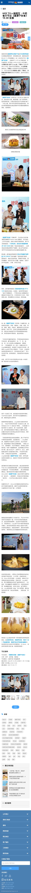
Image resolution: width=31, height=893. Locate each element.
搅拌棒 (25, 744)
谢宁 (24, 719)
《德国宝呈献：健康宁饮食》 (17, 655)
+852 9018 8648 (9, 886)
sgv (10, 756)
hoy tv (4, 719)
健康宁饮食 (17, 719)
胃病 (9, 753)
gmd (4, 759)
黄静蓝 (10, 722)
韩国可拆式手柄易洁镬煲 (8, 747)
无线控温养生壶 (6, 741)
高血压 (24, 753)
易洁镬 (19, 747)
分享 (6, 24)
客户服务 (6, 842)
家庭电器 (6, 831)
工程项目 (6, 848)
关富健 (16, 722)
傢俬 (4, 825)
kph (13, 759)
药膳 (9, 725)
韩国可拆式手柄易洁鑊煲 (18, 642)
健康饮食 (5, 731)
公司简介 (6, 814)
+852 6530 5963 (8, 884)
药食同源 (12, 731)
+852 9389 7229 (8, 888)
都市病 (4, 735)
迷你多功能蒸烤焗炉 (14, 735)
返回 (4, 9)
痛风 (19, 753)
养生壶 (14, 741)
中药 (4, 725)
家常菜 (19, 725)
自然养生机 (10, 640)
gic (14, 756)
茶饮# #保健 (11, 728)
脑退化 (17, 750)
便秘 (14, 753)
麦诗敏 (4, 722)
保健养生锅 (18, 640)
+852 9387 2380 (9, 883)
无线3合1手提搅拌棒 (16, 744)
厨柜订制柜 (6, 820)
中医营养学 (19, 731)
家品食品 (6, 836)
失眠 (23, 750)
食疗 (14, 725)
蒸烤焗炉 (17, 738)
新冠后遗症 (5, 750)
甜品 (25, 725)
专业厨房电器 (24, 54)
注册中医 (23, 722)
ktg (19, 756)
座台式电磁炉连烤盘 (7, 738)
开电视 (10, 719)
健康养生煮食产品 (13, 54)
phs (24, 756)
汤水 (4, 728)
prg (9, 759)
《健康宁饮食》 (6, 97)
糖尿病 (4, 756)
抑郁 (12, 750)
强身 (23, 728)
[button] (27, 683)
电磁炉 (24, 738)
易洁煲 (25, 747)
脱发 (4, 753)
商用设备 (6, 853)
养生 (18, 728)
